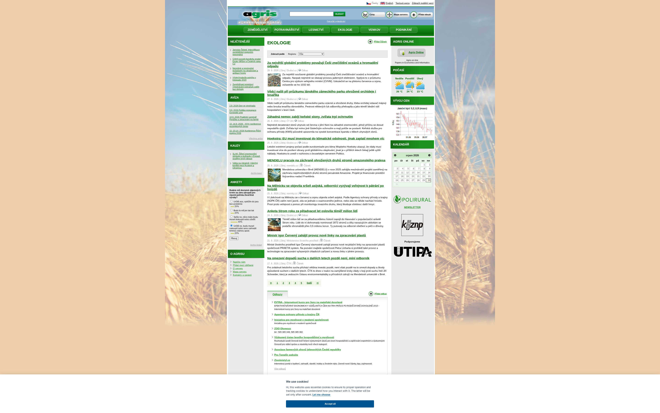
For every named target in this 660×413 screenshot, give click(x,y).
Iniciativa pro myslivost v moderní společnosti (301, 319)
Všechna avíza (256, 138)
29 (423, 180)
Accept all (330, 403)
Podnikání (403, 29)
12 (407, 172)
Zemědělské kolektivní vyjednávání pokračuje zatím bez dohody (246, 86)
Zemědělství (257, 29)
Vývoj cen (401, 100)
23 (429, 176)
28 (418, 180)
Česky (375, 3)
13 (413, 172)
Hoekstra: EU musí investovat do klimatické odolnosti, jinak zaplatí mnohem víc (325, 138)
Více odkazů (280, 369)
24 (397, 180)
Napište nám (239, 262)
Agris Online (416, 52)
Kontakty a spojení (242, 275)
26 (407, 180)
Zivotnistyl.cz (282, 360)
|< (271, 283)
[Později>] (429, 155)
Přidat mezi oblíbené (243, 265)
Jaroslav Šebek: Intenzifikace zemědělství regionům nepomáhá (246, 52)
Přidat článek (380, 42)
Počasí (398, 70)
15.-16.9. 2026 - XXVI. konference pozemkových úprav (245, 125)
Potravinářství (286, 29)
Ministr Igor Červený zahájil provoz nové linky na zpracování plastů (316, 235)
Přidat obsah (424, 14)
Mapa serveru (401, 14)
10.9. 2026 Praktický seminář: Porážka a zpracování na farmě (243, 118)
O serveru (238, 268)
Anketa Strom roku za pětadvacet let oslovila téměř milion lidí (312, 211)
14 (418, 172)
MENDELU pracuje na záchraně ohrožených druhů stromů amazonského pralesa (326, 160)
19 (407, 176)
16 (429, 172)
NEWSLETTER (412, 207)
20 (413, 176)
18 (402, 176)
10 (397, 172)
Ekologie (345, 29)
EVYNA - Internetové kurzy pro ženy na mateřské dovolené (308, 302)
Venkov (374, 29)
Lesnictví (316, 29)
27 (413, 180)
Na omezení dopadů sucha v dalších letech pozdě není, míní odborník (318, 258)
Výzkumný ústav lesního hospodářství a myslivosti (304, 337)
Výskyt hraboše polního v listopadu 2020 (244, 78)
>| (317, 283)
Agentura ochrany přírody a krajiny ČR (296, 314)
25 (402, 180)
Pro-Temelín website (286, 354)
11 (402, 172)
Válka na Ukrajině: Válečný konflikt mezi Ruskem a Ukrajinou (245, 165)
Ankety (236, 182)
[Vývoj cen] (412, 139)
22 (423, 176)
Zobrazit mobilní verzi (422, 3)
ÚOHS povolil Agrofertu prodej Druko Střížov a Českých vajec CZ (247, 61)
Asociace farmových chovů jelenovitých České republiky (307, 349)
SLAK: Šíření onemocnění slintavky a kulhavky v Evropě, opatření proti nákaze (246, 156)
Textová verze (402, 3)
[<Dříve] (395, 155)
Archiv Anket (256, 245)
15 (423, 172)
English (389, 3)
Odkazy (277, 294)
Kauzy (235, 145)
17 (397, 176)
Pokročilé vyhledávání (336, 21)
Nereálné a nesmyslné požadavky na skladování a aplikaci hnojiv (245, 70)
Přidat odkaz (381, 294)
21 (418, 176)
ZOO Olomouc (282, 328)
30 (429, 180)
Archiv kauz (256, 173)
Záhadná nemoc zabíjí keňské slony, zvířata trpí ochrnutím (310, 116)
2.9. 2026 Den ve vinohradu (242, 106)
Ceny (372, 14)
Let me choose (321, 394)
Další (309, 283)
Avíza (234, 97)
